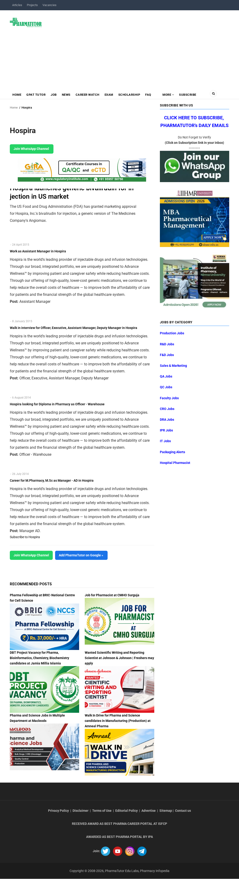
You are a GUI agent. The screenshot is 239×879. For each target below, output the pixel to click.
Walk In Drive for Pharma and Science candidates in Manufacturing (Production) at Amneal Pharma (118, 720)
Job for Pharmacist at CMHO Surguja (112, 595)
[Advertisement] (138, 47)
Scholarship (129, 94)
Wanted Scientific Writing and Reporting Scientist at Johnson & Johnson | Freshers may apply (119, 658)
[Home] (26, 22)
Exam (109, 94)
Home (16, 94)
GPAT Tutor (36, 94)
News (66, 94)
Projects (32, 5)
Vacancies (49, 5)
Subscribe (187, 94)
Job (54, 94)
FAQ (148, 94)
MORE (167, 94)
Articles (17, 5)
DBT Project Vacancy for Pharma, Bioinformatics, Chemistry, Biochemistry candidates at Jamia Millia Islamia (39, 658)
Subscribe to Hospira (25, 537)
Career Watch (87, 94)
